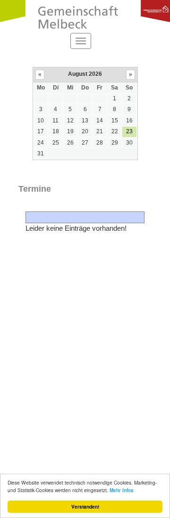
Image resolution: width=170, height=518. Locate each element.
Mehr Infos (122, 490)
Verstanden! (85, 506)
